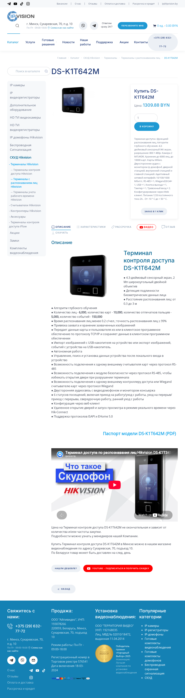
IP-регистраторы (156, 630)
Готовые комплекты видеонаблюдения (158, 643)
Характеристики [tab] (93, 226)
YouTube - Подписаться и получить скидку (120, 568)
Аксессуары (18, 216)
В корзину (147, 126)
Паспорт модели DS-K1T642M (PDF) (139, 433)
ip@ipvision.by (170, 3)
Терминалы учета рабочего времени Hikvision (23, 195)
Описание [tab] (63, 226)
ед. (160, 26)
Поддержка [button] (104, 42)
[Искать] (46, 71)
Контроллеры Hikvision (26, 211)
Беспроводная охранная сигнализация (155, 669)
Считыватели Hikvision (26, 205)
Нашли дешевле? (66, 568)
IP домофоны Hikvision (26, 137)
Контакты (141, 42)
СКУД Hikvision (20, 157)
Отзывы (92, 3)
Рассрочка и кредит (144, 3)
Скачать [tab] (61, 232)
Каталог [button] (13, 42)
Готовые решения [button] (48, 42)
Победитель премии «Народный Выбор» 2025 (123, 651)
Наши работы (85, 42)
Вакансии (62, 3)
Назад (65, 589)
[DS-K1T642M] (73, 100)
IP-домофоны (154, 634)
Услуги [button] (30, 42)
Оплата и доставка (115, 3)
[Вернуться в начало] (20, 16)
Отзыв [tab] (170, 226)
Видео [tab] (148, 227)
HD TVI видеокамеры (25, 117)
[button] (17, 25)
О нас (78, 3)
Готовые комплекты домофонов (153, 656)
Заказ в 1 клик (154, 211)
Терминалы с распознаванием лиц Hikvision (24, 182)
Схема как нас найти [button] (62, 27)
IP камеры (17, 85)
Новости (68, 42)
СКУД (148, 678)
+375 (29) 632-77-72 (163, 42)
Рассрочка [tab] (123, 226)
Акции (124, 42)
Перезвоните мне (132, 25)
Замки (14, 240)
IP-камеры (152, 626)
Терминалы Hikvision (24, 164)
